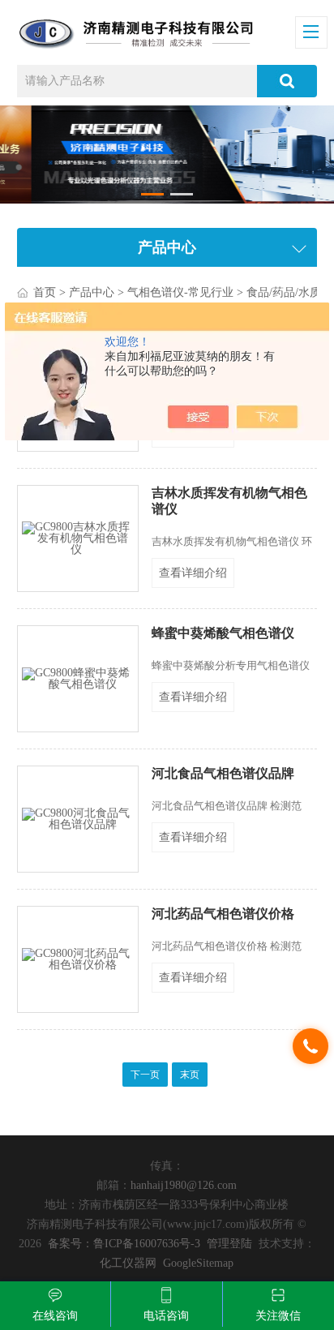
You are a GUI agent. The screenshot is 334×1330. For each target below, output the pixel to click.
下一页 (145, 1074)
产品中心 (91, 292)
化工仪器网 (128, 1263)
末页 (189, 1074)
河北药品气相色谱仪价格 (223, 913)
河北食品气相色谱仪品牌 (223, 773)
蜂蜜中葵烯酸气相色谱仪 (223, 633)
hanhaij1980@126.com (184, 1185)
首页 (44, 292)
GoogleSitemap (198, 1263)
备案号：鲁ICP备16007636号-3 (124, 1244)
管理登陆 (229, 1244)
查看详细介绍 (193, 573)
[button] (152, 194)
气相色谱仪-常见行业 (180, 292)
